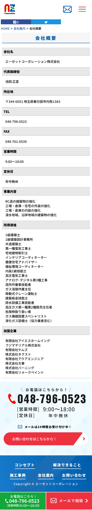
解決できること (67, 464)
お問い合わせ (74, 475)
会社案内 (46, 475)
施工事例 (18, 475)
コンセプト (25, 464)
